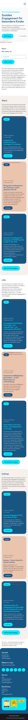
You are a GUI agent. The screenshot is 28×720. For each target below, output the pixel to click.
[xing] (15, 670)
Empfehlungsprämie (7, 682)
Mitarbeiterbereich (6, 679)
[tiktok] (23, 670)
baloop (7, 51)
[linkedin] (11, 670)
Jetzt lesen (7, 36)
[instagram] (7, 670)
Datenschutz (5, 690)
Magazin (4, 48)
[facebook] (3, 670)
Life (11, 51)
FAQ (3, 677)
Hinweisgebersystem (7, 694)
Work (3, 51)
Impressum (4, 689)
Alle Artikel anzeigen (11, 268)
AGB (3, 692)
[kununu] (19, 670)
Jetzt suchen (8, 62)
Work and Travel (6, 680)
